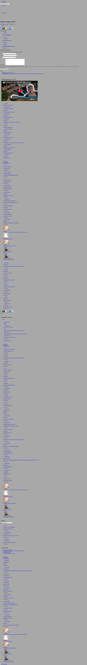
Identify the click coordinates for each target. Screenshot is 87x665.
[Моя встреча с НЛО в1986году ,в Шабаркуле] (6, 219)
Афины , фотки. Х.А (6, 473)
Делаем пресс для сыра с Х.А (8, 152)
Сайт (1, 57)
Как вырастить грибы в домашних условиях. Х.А (11, 122)
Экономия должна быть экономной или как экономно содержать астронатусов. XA (17, 570)
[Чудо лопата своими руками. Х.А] (7, 144)
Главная (3, 1)
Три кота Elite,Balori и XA (7, 577)
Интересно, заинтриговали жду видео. (10, 245)
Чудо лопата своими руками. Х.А (9, 147)
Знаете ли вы (4, 12)
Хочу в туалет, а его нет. (6, 40)
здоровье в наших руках (7, 166)
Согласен (5, 252)
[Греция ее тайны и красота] (4, 347)
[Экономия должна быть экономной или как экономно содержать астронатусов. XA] (6, 567)
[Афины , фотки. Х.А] (6, 470)
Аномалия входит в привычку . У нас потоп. (11, 535)
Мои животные (6, 410)
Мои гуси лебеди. (6, 584)
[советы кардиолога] (4, 178)
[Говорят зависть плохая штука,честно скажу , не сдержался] (4, 328)
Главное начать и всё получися (8, 259)
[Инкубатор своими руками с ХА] (8, 108)
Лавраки (4, 323)
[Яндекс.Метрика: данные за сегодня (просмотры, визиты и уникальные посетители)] (3, 664)
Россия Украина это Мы (7, 480)
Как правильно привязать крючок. (9, 337)
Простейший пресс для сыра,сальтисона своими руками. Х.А (13, 142)
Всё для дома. (5, 105)
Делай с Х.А (4, 2)
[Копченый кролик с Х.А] (7, 205)
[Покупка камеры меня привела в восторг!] (6, 422)
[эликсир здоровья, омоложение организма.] (6, 171)
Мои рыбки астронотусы (7, 466)
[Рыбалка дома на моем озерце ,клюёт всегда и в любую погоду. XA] (6, 332)
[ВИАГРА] (6, 408)
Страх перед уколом (6, 168)
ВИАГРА (5, 412)
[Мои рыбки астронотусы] (6, 463)
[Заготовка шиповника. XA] (5, 123)
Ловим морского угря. (7, 340)
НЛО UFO (5, 221)
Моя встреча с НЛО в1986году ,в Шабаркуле (11, 222)
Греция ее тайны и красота (8, 528)
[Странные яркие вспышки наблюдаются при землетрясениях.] (6, 262)
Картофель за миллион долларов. (8, 46)
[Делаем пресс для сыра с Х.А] (7, 149)
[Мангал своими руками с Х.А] (6, 134)
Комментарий (2, 64)
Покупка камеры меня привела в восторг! (10, 202)
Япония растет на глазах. (7, 307)
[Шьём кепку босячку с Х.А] (6, 113)
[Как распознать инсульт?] (6, 185)
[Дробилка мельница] (5, 103)
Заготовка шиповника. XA (8, 127)
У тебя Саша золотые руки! (8, 238)
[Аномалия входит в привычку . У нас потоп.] (7, 532)
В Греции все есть (6, 349)
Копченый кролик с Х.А (7, 132)
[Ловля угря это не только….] (6, 325)
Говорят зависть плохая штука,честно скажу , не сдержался (13, 330)
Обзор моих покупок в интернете (9, 200)
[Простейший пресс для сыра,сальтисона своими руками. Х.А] (6, 139)
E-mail (1, 55)
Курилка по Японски (7, 293)
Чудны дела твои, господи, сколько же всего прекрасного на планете (15, 232)
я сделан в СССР (6, 478)
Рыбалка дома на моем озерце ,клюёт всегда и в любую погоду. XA (14, 333)
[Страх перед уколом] (4, 368)
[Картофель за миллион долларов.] (4, 44)
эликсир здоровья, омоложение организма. (10, 175)
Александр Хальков (4, 24)
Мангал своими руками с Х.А (8, 137)
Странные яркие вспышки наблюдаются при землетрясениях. (14, 266)
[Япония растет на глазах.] (6, 303)
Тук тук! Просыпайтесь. (6, 34)
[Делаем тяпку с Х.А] (6, 154)
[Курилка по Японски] (6, 388)
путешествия (12, 349)
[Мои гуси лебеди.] (6, 580)
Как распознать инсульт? (7, 188)
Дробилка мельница (6, 106)
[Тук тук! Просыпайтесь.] (4, 32)
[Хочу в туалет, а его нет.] (5, 38)
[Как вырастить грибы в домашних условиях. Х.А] (6, 118)
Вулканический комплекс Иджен (9, 286)
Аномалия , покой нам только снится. (9, 542)
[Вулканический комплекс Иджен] (5, 283)
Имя (1, 53)
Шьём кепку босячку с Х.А (8, 117)
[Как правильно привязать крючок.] (6, 335)
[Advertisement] (62, 9)
